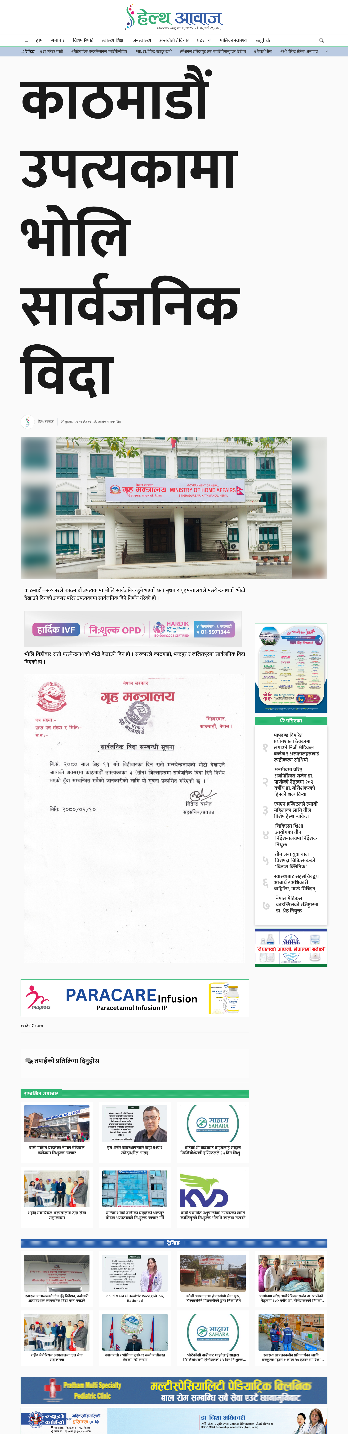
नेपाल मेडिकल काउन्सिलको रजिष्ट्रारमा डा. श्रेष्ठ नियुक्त (297, 905)
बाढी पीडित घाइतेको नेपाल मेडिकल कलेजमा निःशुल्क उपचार (57, 1150)
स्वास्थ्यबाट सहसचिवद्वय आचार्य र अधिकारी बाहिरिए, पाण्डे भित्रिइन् (296, 883)
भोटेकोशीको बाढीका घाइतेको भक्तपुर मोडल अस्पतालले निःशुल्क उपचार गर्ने (135, 1216)
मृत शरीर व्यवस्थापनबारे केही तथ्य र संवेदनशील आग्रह (134, 1150)
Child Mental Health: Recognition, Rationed (135, 1298)
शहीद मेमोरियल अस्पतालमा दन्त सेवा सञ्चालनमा (56, 1216)
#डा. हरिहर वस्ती (51, 51)
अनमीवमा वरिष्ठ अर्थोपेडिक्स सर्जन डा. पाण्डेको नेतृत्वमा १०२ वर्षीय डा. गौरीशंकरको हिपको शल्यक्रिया (294, 782)
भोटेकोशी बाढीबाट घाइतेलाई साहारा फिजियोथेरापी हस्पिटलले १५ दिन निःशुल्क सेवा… (212, 1153)
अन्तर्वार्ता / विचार (174, 41)
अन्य (40, 1026)
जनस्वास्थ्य (142, 41)
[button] (26, 40)
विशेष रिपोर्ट (83, 41)
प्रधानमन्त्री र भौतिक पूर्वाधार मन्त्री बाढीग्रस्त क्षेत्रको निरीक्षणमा (135, 1357)
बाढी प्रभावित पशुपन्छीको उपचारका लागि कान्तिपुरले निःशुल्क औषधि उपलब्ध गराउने (212, 1216)
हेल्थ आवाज (46, 422)
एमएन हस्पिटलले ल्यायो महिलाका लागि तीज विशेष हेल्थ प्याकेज (296, 810)
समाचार (58, 41)
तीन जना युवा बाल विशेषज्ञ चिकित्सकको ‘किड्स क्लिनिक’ (295, 860)
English (262, 41)
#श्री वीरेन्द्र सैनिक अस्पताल (299, 51)
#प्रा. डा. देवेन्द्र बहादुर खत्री (153, 51)
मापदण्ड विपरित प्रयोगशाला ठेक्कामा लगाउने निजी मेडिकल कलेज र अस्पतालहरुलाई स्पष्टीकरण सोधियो (296, 747)
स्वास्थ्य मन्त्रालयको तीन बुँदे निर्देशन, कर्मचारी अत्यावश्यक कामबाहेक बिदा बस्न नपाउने (57, 1298)
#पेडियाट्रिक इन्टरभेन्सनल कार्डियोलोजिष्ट (99, 51)
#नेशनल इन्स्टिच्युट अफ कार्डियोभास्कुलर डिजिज (213, 51)
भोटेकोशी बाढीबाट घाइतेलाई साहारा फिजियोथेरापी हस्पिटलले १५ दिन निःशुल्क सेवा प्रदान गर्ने (213, 1360)
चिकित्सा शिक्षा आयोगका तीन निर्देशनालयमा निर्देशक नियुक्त (296, 835)
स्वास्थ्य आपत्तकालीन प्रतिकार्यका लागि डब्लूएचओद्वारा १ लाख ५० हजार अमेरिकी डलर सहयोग (291, 1360)
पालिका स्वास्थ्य (233, 41)
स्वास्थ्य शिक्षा (113, 41)
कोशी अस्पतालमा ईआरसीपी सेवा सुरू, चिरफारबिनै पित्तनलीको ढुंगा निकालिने (213, 1298)
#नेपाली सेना (263, 51)
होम (39, 41)
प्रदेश (202, 41)
